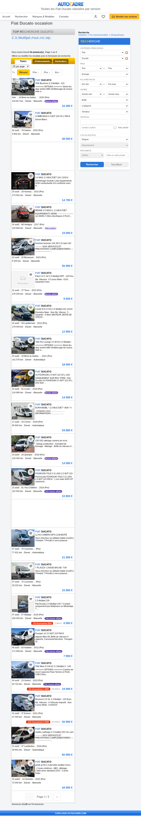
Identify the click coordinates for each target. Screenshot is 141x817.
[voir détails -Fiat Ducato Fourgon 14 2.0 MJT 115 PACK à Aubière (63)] (23, 637)
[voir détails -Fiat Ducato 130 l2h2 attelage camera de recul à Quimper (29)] (23, 444)
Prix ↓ (47, 72)
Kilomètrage (87, 80)
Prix (82, 64)
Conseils (63, 16)
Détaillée (82, 35)
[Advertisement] (104, 193)
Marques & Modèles (43, 16)
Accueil (6, 16)
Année (83, 90)
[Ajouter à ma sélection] (31, 82)
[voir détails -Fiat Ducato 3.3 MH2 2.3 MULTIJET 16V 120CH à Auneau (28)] (23, 181)
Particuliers (61, 61)
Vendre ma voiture (126, 16)
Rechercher (21, 16)
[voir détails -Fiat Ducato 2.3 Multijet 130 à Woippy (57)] (23, 604)
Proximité (85, 151)
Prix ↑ (36, 72)
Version (84, 117)
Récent (23, 72)
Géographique (117, 35)
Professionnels (42, 61)
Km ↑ (58, 72)
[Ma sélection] (103, 16)
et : (104, 68)
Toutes (23, 61)
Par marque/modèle (98, 35)
